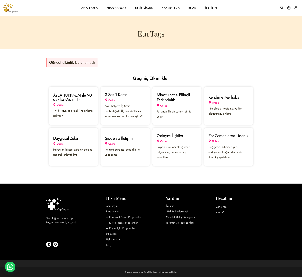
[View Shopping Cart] (288, 8)
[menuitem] (89, 8)
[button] (10, 267)
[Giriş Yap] (295, 8)
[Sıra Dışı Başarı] (10, 8)
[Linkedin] (48, 244)
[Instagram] (55, 244)
